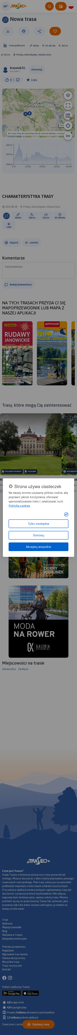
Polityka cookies (19, 505)
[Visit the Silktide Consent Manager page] (66, 514)
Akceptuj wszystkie (38, 546)
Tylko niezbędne (38, 523)
